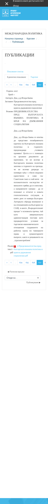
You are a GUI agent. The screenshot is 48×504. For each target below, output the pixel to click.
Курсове (31, 38)
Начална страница (14, 38)
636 (33, 84)
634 (20, 84)
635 (27, 84)
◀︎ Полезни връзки (15, 272)
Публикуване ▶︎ (33, 282)
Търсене (34, 77)
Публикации (18, 42)
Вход (16, 5)
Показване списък (15, 71)
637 (40, 84)
